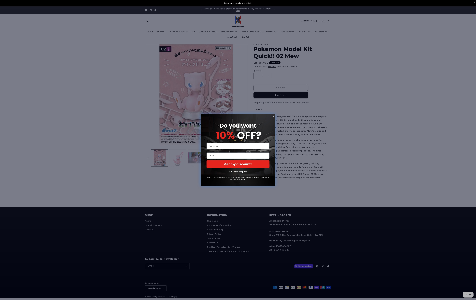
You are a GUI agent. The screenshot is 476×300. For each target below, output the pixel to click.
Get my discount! (238, 164)
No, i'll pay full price (238, 171)
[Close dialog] (273, 115)
